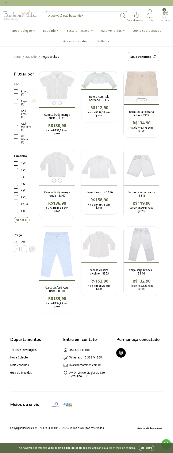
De (15, 241)
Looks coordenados (146, 30)
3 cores (141, 100)
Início (17, 56)
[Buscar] (123, 16)
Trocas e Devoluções (23, 349)
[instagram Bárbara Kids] (6, 3)
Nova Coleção (22, 30)
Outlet (102, 41)
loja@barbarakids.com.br (85, 365)
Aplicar (32, 249)
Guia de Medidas (21, 372)
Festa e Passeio (79, 30)
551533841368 (79, 349)
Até (23, 241)
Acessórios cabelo (76, 41)
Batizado (50, 30)
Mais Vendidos (111, 30)
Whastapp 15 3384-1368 (85, 357)
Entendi (146, 448)
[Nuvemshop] (150, 428)
